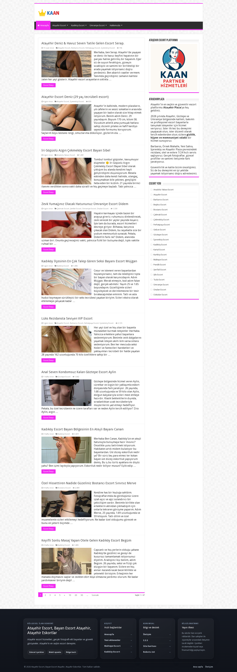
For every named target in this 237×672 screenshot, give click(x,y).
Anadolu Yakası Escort (66, 155)
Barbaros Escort (77, 48)
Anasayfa (44, 25)
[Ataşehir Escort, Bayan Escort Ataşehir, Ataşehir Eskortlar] (49, 12)
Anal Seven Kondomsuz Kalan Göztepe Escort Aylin (78, 372)
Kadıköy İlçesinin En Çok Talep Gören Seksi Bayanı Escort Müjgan (89, 261)
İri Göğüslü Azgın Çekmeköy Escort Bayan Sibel (75, 150)
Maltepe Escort (160, 259)
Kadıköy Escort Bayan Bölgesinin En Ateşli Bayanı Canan (82, 429)
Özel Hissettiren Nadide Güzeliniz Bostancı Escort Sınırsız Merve (88, 483)
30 (82, 595)
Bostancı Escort (64, 488)
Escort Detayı (48, 85)
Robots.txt (149, 652)
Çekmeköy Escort (161, 219)
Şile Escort (158, 274)
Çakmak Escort (63, 209)
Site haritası (149, 646)
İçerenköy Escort (108, 48)
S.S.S (145, 640)
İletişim (147, 634)
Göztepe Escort (64, 377)
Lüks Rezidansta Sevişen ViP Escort (67, 318)
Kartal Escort (159, 249)
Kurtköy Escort (160, 254)
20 (76, 595)
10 (70, 595)
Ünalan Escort (103, 209)
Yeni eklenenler (112, 640)
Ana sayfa (198, 667)
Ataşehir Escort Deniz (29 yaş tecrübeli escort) (75, 97)
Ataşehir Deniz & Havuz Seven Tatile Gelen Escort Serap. (82, 43)
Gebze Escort (159, 229)
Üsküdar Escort (160, 294)
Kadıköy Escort (77, 25)
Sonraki (95, 595)
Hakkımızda (115, 25)
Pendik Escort (159, 264)
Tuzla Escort (158, 279)
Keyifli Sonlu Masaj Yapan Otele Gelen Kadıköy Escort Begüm (86, 540)
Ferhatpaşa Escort (92, 48)
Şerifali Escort (75, 209)
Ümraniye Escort (97, 25)
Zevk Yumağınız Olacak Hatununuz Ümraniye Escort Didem (84, 204)
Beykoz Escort (159, 204)
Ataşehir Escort (59, 25)
